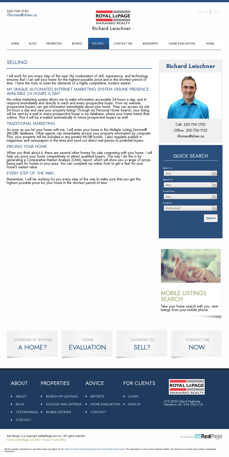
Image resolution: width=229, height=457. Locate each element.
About (21, 396)
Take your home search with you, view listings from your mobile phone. (189, 308)
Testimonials (27, 412)
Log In (216, 11)
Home (15, 43)
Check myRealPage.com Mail (23, 440)
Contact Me (123, 43)
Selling (98, 43)
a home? (32, 347)
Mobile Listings (58, 412)
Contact (24, 419)
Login (133, 396)
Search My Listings (62, 396)
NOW (197, 347)
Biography (150, 43)
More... (211, 43)
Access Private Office (54, 440)
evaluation (87, 347)
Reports (97, 396)
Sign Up (203, 11)
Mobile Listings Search (183, 296)
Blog (33, 43)
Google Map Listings (64, 404)
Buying (77, 43)
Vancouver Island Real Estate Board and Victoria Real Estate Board (94, 449)
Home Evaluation (182, 43)
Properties (54, 43)
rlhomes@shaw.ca (22, 15)
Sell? (142, 347)
